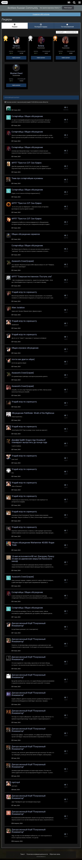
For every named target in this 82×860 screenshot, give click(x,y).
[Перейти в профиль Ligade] (8, 676)
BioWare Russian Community (23, 7)
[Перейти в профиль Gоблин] (8, 179)
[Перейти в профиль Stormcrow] (8, 164)
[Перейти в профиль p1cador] (8, 497)
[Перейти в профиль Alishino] (8, 640)
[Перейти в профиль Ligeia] (8, 117)
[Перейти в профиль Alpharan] (8, 694)
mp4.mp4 (16, 782)
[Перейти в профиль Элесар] (8, 278)
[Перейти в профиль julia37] (8, 220)
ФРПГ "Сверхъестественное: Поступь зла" (32, 276)
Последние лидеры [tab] (40, 27)
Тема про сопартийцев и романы (27, 178)
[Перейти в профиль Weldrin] (8, 414)
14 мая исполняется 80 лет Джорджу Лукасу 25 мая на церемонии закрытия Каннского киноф (33, 558)
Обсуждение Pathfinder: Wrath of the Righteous (33, 413)
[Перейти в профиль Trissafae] (8, 247)
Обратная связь (55, 854)
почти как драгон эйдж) (23, 359)
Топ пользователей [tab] (67, 27)
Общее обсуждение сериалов (26, 234)
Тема (22, 854)
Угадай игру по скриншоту (24, 292)
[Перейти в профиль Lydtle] (8, 544)
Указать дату (60, 32)
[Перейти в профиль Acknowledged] (8, 712)
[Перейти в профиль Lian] (66, 40)
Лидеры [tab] (15, 27)
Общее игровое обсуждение (25, 348)
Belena (41, 46)
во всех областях (71, 32)
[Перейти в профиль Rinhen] (8, 813)
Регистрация (68, 7)
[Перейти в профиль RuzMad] (8, 322)
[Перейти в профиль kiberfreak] (8, 470)
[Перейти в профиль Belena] (41, 40)
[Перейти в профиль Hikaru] (8, 108)
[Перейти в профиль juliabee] (8, 658)
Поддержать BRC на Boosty (41, 14)
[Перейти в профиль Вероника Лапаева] (8, 797)
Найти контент (16, 57)
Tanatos (16, 46)
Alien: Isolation (18, 307)
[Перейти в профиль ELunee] (8, 293)
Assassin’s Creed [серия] (23, 261)
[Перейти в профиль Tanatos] (16, 40)
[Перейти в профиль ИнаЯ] (8, 557)
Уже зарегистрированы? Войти (50, 8)
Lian (66, 46)
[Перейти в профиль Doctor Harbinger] (8, 262)
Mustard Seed (16, 73)
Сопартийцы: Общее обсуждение (27, 116)
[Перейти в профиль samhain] (8, 441)
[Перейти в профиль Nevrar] (8, 204)
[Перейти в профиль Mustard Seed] (16, 67)
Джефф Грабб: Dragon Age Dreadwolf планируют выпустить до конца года (29, 441)
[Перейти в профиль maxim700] (8, 457)
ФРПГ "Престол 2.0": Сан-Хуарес (27, 163)
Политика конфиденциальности (37, 854)
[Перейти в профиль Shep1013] (8, 387)
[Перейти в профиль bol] (8, 360)
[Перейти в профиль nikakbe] (8, 528)
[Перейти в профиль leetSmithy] (8, 403)
